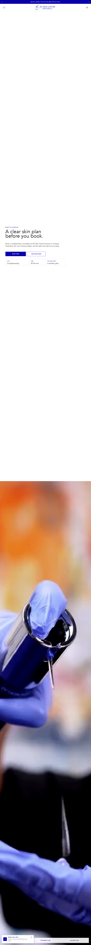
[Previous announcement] (2, 2)
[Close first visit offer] (31, 937)
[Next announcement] (89, 2)
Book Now (15, 254)
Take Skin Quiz (36, 254)
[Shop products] (87, 7)
